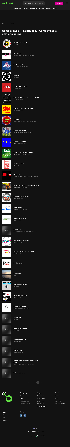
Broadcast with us (25, 403)
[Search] (43, 3)
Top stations (17, 8)
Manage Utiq (40, 403)
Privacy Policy (41, 398)
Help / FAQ (58, 401)
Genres (48, 8)
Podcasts (25, 8)
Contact (57, 395)
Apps (56, 398)
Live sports (33, 8)
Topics (54, 8)
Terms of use (40, 395)
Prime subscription (60, 403)
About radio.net (24, 395)
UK (36, 429)
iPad (3, 417)
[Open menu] (67, 3)
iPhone (4, 415)
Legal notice (40, 401)
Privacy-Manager (42, 406)
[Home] (3, 23)
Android (4, 420)
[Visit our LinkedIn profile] (21, 415)
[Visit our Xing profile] (25, 415)
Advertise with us (24, 401)
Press (21, 398)
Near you (41, 8)
